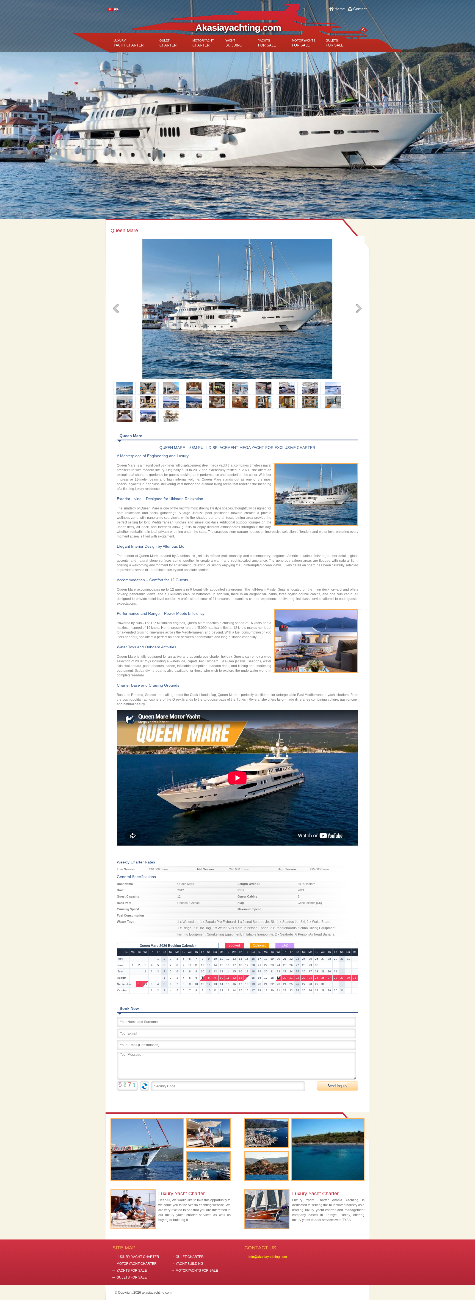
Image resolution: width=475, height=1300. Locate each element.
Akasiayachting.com (238, 27)
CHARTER (167, 43)
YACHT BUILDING (189, 1264)
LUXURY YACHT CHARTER (138, 1257)
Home (340, 9)
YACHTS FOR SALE (132, 1270)
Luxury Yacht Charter (181, 1193)
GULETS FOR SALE (132, 1277)
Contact (360, 9)
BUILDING (233, 43)
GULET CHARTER (190, 1257)
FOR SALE (267, 43)
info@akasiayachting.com (267, 1257)
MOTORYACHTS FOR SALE (197, 1270)
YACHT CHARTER (128, 43)
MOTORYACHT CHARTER (137, 1264)
